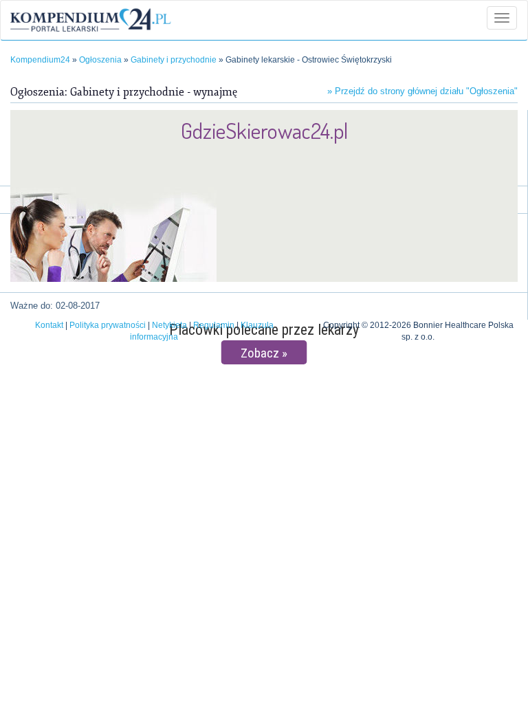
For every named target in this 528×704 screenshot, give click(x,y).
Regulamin (213, 325)
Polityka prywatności (107, 325)
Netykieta (169, 325)
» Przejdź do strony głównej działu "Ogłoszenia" (422, 91)
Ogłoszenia (100, 60)
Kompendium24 (40, 60)
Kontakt (49, 325)
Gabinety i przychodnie (174, 60)
